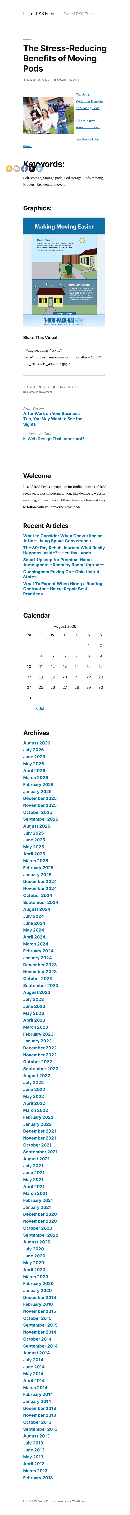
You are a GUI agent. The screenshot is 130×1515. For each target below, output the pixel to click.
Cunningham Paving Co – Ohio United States (61, 574)
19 (53, 677)
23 (101, 677)
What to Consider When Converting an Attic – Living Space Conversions (63, 538)
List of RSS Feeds (40, 13)
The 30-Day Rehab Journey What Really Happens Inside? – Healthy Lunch (64, 550)
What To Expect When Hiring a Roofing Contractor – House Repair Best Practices (62, 588)
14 (77, 666)
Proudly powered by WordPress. (66, 1501)
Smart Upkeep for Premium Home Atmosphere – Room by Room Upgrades (63, 562)
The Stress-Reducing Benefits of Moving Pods (89, 101)
